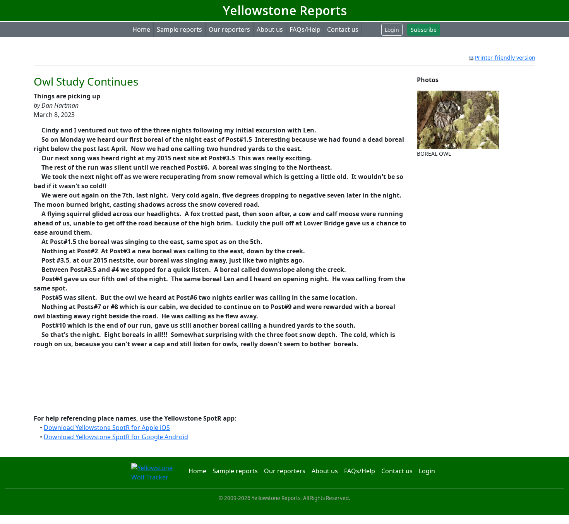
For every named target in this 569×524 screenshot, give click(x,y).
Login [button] (392, 29)
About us (270, 29)
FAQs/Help (305, 29)
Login (427, 471)
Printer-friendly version (505, 57)
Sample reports (179, 29)
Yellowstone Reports (285, 10)
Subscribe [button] (424, 29)
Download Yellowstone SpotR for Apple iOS (107, 427)
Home (141, 29)
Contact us (342, 29)
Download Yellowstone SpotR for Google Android (116, 437)
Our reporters (229, 29)
